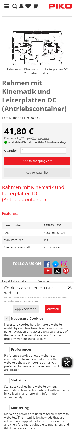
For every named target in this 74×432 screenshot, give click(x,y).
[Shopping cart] (35, 6)
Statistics (18, 380)
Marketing (20, 407)
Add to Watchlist (37, 172)
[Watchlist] (28, 6)
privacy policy (31, 301)
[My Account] (21, 6)
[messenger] (55, 264)
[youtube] (48, 271)
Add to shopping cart (37, 161)
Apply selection (25, 309)
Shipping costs (40, 138)
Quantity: (10, 150)
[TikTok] (57, 271)
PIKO (47, 240)
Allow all (53, 309)
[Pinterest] (66, 271)
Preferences (21, 349)
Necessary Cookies (27, 318)
